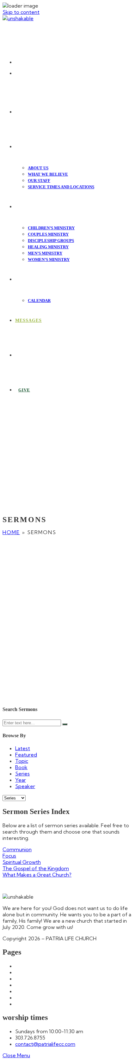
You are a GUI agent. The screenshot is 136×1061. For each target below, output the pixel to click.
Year (20, 780)
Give (21, 991)
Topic (21, 761)
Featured (26, 754)
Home (11, 532)
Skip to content (21, 12)
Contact (24, 985)
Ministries (26, 997)
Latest (22, 748)
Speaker (25, 786)
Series (22, 773)
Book (21, 767)
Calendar (25, 978)
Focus (9, 856)
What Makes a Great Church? (37, 874)
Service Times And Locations (49, 1004)
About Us (26, 972)
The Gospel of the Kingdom (36, 868)
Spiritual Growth (22, 862)
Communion (17, 849)
